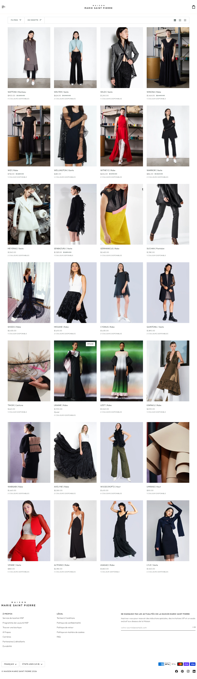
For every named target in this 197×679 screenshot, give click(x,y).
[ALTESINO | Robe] (75, 530)
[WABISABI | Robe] (29, 452)
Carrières (7, 637)
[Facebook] (176, 671)
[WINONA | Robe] (168, 57)
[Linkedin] (194, 671)
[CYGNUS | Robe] (121, 292)
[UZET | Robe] (121, 370)
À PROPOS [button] (7, 614)
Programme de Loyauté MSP (15, 623)
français (9, 664)
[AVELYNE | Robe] (75, 452)
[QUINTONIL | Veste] (168, 292)
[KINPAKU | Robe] (168, 370)
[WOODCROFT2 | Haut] (121, 452)
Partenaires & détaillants (14, 641)
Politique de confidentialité (69, 623)
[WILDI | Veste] (121, 57)
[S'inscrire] (192, 627)
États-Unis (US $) (31, 664)
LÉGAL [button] (60, 614)
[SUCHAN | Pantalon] (168, 214)
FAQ (59, 637)
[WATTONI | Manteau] (29, 57)
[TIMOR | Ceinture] (29, 370)
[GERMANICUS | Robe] (121, 214)
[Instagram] (188, 671)
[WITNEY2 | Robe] (121, 136)
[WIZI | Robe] (29, 136)
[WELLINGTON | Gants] (75, 136)
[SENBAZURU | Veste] (75, 214)
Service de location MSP (13, 618)
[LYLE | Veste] (168, 530)
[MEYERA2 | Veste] (29, 214)
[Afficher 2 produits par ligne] (174, 20)
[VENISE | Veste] (29, 530)
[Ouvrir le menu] (6, 7)
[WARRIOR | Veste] (168, 136)
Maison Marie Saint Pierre (18, 671)
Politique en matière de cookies (70, 632)
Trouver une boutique (12, 627)
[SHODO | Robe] (29, 292)
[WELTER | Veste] (75, 57)
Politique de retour (65, 627)
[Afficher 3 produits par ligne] (180, 20)
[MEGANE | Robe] (75, 292)
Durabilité (7, 646)
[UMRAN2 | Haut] (168, 452)
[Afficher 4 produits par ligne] (186, 20)
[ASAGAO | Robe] (121, 530)
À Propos (7, 632)
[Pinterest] (182, 671)
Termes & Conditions (66, 618)
